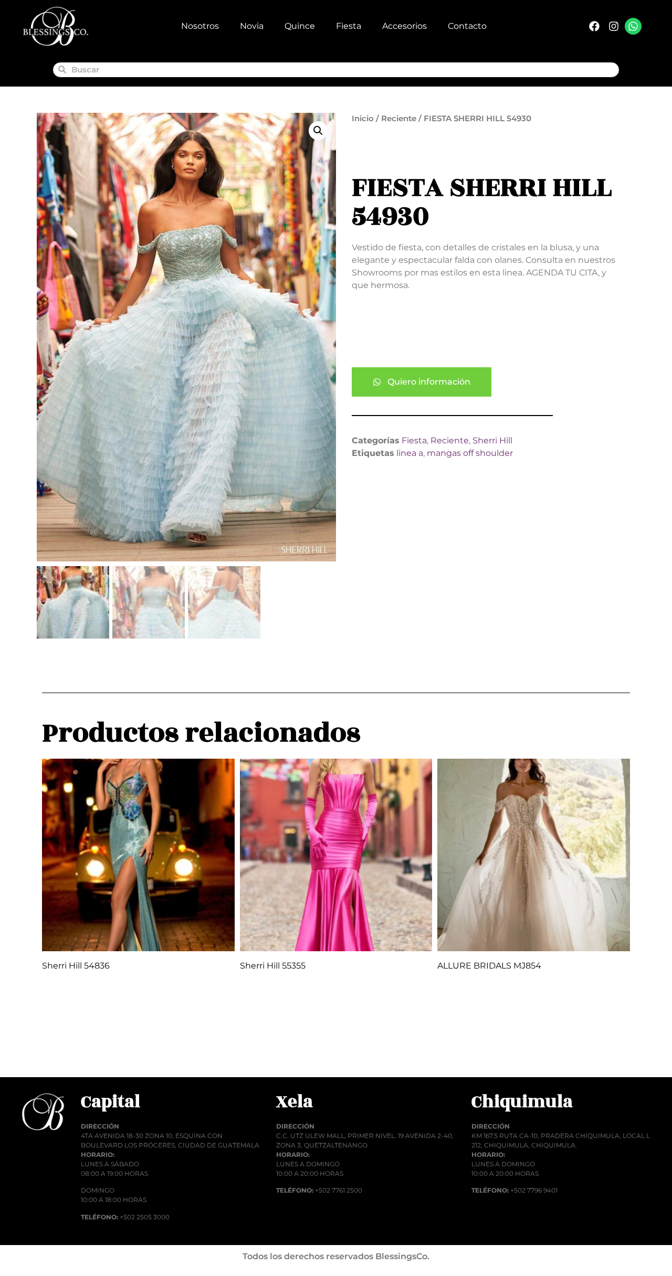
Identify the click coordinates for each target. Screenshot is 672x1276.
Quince (300, 26)
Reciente (398, 118)
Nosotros (200, 26)
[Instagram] (613, 26)
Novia (252, 26)
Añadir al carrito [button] (87, 1051)
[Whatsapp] (633, 26)
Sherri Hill (492, 440)
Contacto (467, 26)
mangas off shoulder (470, 453)
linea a (409, 453)
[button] (318, 130)
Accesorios (404, 26)
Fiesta (348, 26)
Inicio (363, 118)
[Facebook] (594, 26)
